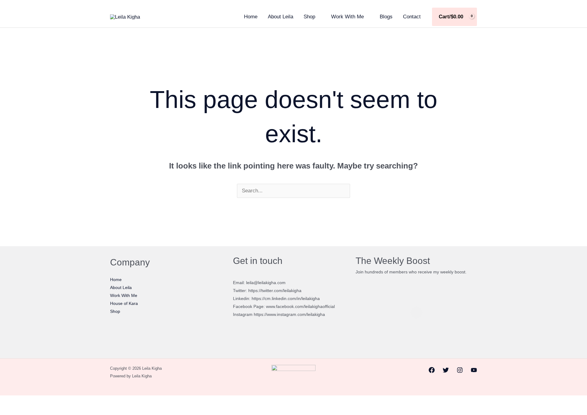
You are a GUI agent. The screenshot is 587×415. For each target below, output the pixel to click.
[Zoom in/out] (6, 401)
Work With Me (347, 17)
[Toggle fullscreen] (20, 401)
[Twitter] (446, 370)
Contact (412, 17)
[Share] (35, 401)
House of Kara (124, 303)
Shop (309, 17)
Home (250, 17)
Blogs (386, 17)
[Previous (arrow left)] (6, 411)
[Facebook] (432, 370)
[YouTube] (474, 370)
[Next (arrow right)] (20, 411)
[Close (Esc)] (49, 401)
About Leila (280, 17)
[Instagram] (460, 370)
